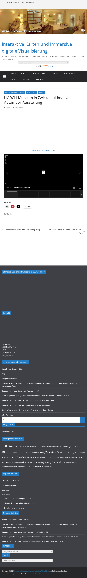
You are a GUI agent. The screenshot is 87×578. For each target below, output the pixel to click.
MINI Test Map (7, 415)
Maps (38, 79)
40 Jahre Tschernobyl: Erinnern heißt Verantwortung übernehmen (27, 410)
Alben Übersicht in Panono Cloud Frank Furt (65, 231)
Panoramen (7, 462)
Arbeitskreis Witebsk (51, 447)
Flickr (28, 452)
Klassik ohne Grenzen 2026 (12, 369)
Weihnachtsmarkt (28, 467)
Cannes (11, 453)
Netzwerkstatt (54, 458)
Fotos (33, 74)
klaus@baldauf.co (7, 355)
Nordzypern (62, 458)
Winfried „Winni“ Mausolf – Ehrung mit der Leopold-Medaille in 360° (28, 400)
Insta (13, 457)
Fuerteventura (66, 453)
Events (24, 453)
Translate (50, 66)
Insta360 (21, 457)
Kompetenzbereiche (9, 378)
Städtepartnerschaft (9, 467)
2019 (20, 446)
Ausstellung (64, 446)
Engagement (68, 74)
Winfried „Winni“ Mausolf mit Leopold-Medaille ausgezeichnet (26, 405)
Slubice (71, 462)
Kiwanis (30, 457)
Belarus (72, 447)
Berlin (77, 447)
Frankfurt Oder (54, 452)
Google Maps (74, 453)
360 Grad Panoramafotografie (14, 92)
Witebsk (37, 466)
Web (55, 74)
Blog (23, 74)
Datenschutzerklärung (10, 480)
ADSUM (40, 447)
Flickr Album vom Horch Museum (43, 150)
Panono (41, 92)
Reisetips (13, 79)
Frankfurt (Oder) (38, 453)
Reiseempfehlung (43, 462)
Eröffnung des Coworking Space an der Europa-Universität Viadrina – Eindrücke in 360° (35, 396)
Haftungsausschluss (9, 485)
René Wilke (66, 462)
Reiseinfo (57, 462)
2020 (24, 447)
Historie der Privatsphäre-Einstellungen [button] (19, 503)
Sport (76, 462)
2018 (16, 446)
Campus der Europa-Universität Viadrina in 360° (20, 391)
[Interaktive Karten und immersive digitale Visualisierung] (43, 21)
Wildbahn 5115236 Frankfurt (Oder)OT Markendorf (9, 347)
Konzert (48, 457)
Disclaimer (6, 495)
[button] (15, 73)
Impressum (6, 490)
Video (44, 74)
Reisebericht (29, 462)
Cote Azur (17, 453)
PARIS (14, 462)
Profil (11, 74)
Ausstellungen (31, 92)
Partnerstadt (19, 462)
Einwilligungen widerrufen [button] (14, 508)
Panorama (79, 457)
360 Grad (26, 79)
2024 (35, 446)
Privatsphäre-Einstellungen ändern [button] (17, 498)
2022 (32, 446)
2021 (28, 446)
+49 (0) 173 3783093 (9, 353)
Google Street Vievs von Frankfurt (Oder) (22, 229)
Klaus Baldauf (19, 107)
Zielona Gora (47, 467)
